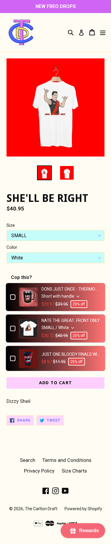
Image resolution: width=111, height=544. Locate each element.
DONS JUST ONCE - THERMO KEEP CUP (71, 289)
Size (11, 225)
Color (12, 247)
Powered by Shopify (83, 508)
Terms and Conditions (66, 460)
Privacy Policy (39, 471)
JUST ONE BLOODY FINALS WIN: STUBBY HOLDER (71, 354)
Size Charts (74, 471)
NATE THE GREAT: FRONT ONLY (70, 320)
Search (27, 460)
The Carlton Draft (41, 508)
